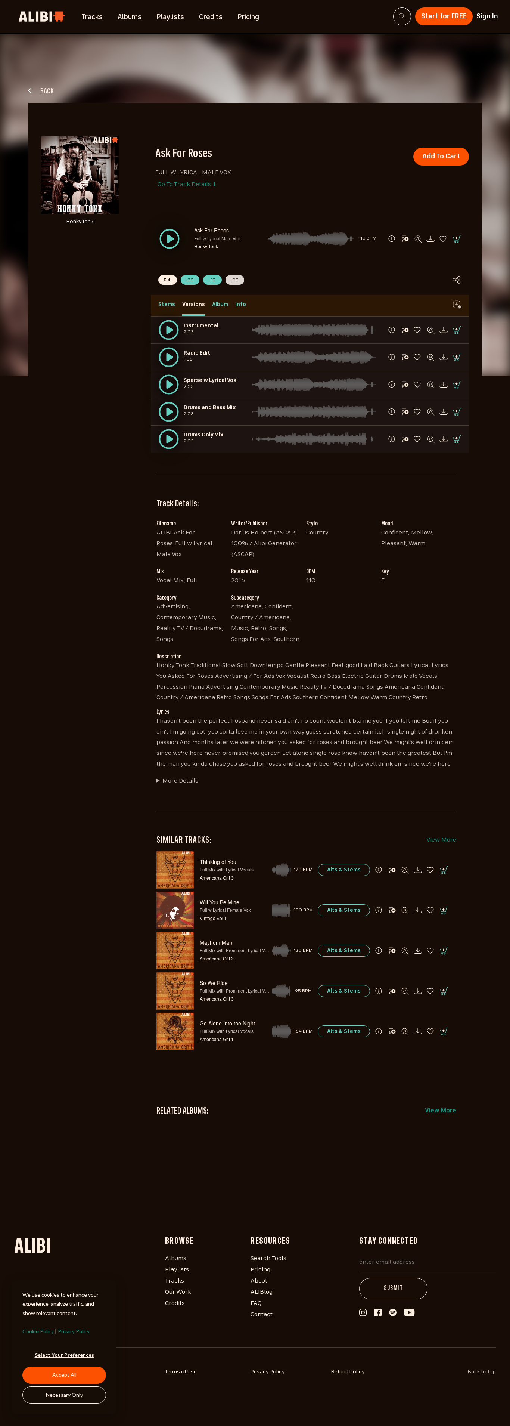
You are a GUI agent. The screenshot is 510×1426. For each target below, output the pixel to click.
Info (240, 304)
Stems (166, 304)
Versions (193, 304)
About (259, 1281)
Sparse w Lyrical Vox (210, 380)
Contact (262, 1315)
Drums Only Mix (203, 435)
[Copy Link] (457, 280)
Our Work (178, 1292)
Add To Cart (441, 156)
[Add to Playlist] (405, 239)
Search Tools (268, 1259)
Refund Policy (348, 1371)
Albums (130, 17)
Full (168, 280)
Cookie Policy (38, 1331)
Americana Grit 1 (217, 1039)
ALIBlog (262, 1292)
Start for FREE (444, 16)
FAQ (256, 1303)
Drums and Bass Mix (210, 407)
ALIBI (32, 1247)
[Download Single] (430, 239)
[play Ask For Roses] (168, 329)
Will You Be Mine (219, 902)
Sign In (487, 16)
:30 (190, 280)
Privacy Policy (74, 1331)
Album (220, 304)
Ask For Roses (211, 230)
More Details (180, 781)
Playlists (170, 17)
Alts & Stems (344, 870)
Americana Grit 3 (217, 877)
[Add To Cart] (457, 239)
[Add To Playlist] (392, 870)
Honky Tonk (206, 246)
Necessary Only (64, 1395)
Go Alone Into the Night (227, 1023)
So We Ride (214, 983)
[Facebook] (378, 1314)
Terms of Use (181, 1371)
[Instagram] (363, 1315)
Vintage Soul (213, 918)
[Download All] (457, 304)
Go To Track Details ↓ (187, 185)
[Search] (402, 16)
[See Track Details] (392, 239)
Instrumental (201, 325)
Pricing (248, 17)
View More (441, 840)
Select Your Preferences (64, 1355)
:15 (212, 280)
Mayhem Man (216, 942)
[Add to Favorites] (443, 239)
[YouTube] (409, 1315)
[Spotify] (393, 1315)
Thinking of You (218, 861)
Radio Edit (197, 353)
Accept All (64, 1374)
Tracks (92, 17)
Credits (211, 17)
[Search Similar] (418, 239)
